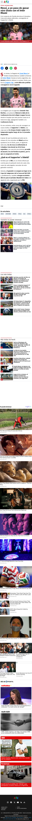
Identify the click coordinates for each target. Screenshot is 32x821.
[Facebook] (11, 802)
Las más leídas (6, 275)
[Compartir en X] (6, 68)
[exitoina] (16, 686)
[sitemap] (24, 802)
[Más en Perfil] (9, 682)
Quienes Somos (4, 807)
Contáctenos (3, 808)
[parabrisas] (16, 764)
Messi (2, 213)
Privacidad (3, 809)
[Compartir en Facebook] (2, 68)
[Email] (15, 68)
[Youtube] (18, 802)
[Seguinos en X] (14, 802)
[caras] (16, 738)
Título (19, 213)
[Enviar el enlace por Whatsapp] (11, 68)
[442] (16, 798)
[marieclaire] (16, 712)
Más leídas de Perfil (8, 340)
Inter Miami (8, 213)
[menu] (2, 1)
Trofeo (14, 213)
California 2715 (8, 817)
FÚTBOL (29, 213)
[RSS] (21, 802)
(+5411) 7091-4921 (12, 819)
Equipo (18, 807)
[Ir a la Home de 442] (6, 2)
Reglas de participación (21, 808)
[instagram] (7, 802)
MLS (24, 213)
